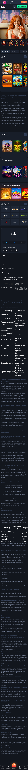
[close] (1, 2)
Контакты (5, 259)
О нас (3, 255)
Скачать (24, 2)
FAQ (3, 264)
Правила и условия (7, 273)
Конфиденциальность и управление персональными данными (12, 278)
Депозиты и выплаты (8, 268)
